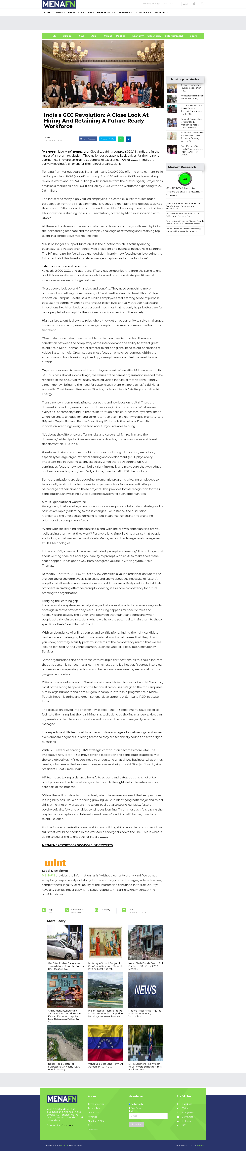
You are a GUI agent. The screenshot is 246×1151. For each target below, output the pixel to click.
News (59, 12)
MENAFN (49, 151)
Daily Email (187, 1117)
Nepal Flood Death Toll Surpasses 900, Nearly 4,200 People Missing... (64, 1067)
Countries (142, 12)
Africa (107, 36)
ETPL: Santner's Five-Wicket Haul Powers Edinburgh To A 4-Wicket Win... (145, 1067)
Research (124, 12)
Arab (81, 36)
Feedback (93, 1129)
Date (47, 137)
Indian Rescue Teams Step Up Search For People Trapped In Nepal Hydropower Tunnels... (105, 1013)
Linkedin (186, 1121)
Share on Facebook (88, 139)
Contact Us (93, 1112)
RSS (184, 1125)
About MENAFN (96, 1121)
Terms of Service (96, 1104)
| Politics (120, 36)
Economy (138, 36)
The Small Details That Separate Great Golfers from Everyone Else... (183, 214)
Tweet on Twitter (108, 139)
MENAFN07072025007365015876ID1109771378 (77, 845)
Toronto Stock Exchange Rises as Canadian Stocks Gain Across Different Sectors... (185, 222)
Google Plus (188, 1112)
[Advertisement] (124, 23)
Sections (160, 12)
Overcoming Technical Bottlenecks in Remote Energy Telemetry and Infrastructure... (183, 206)
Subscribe (136, 1124)
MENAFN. (64, 1145)
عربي (186, 3)
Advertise (92, 1117)
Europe (67, 36)
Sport (191, 36)
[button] (194, 3)
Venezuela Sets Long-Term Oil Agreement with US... (105, 1065)
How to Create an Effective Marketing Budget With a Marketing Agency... (183, 230)
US (50, 36)
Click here (67, 1125)
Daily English (137, 1104)
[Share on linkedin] (128, 139)
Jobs (90, 1125)
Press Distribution (80, 12)
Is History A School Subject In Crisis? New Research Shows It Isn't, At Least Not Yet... (105, 966)
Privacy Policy (95, 1108)
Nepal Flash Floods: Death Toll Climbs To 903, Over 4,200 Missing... (145, 966)
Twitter (185, 1108)
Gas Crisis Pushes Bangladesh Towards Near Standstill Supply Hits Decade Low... (66, 966)
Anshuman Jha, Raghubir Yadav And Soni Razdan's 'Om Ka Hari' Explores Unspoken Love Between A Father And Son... (64, 1016)
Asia (94, 36)
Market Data (105, 12)
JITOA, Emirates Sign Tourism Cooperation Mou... (191, 88)
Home (47, 12)
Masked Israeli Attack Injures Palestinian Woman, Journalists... (144, 1013)
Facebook (187, 1104)
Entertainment (169, 36)
